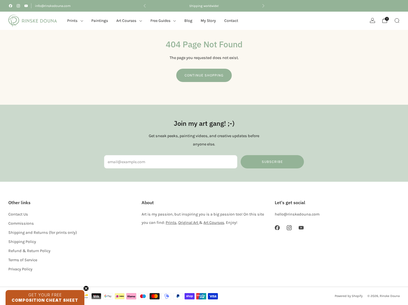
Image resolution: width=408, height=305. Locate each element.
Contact (231, 20)
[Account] (372, 20)
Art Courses (213, 222)
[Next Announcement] (263, 5)
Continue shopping (204, 75)
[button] (45, 297)
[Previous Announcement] (144, 5)
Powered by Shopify (348, 296)
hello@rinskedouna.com (297, 214)
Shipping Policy (22, 241)
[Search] (397, 20)
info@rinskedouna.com (52, 6)
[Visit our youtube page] (26, 6)
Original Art (188, 222)
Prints (72, 20)
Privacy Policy (20, 269)
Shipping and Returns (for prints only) (42, 232)
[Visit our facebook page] (10, 6)
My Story (208, 20)
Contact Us (18, 214)
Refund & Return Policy (29, 250)
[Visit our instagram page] (18, 6)
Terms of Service (22, 260)
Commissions (21, 223)
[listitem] (204, 6)
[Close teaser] (86, 288)
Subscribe (272, 162)
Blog (188, 20)
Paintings (99, 20)
